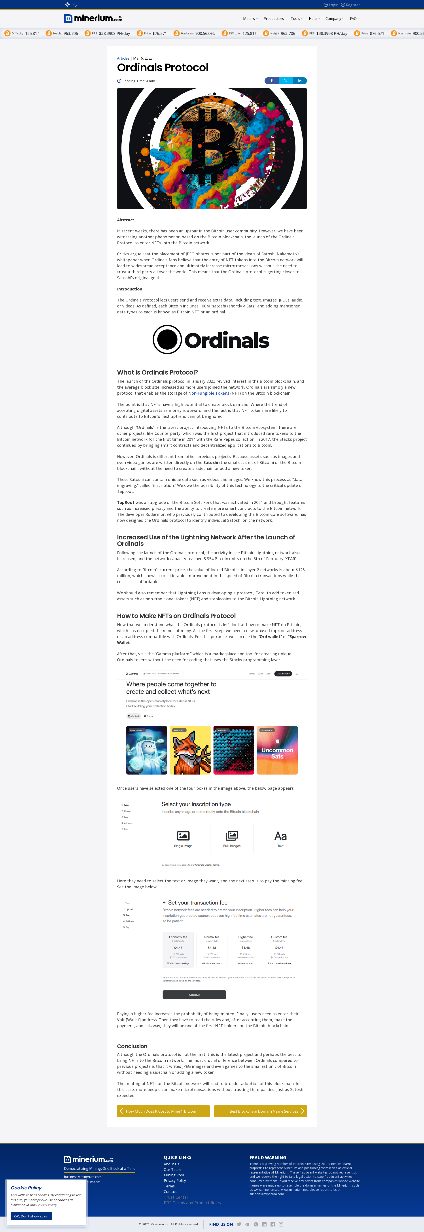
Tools (295, 18)
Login (333, 4)
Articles (123, 58)
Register (353, 4)
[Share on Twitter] (286, 80)
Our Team (172, 1169)
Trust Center (176, 1197)
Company (333, 18)
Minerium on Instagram (281, 1224)
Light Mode (67, 4)
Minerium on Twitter (239, 1224)
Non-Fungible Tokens (208, 393)
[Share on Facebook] (272, 80)
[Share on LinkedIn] (300, 80)
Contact (170, 1191)
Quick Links (177, 1157)
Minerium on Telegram (247, 1224)
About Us (171, 1164)
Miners (249, 18)
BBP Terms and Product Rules (192, 1202)
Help (313, 18)
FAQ (353, 18)
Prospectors (274, 18)
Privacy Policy (175, 1180)
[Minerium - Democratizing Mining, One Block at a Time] (93, 18)
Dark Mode (75, 4)
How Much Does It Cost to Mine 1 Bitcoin (161, 1111)
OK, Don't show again (31, 1216)
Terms (169, 1186)
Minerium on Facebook (272, 1224)
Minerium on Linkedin (264, 1224)
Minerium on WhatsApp (256, 1224)
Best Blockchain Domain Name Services (264, 1111)
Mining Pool (174, 1175)
